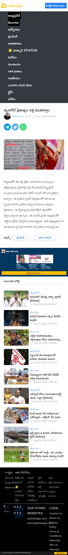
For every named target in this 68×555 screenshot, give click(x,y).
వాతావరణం (54, 486)
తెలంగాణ (13, 22)
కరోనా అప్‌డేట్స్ (31, 493)
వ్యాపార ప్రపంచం (52, 493)
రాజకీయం (32, 500)
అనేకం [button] (12, 99)
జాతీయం (42, 482)
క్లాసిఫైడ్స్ (42, 495)
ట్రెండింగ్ (19, 482)
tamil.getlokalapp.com (40, 523)
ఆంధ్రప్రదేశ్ (14, 15)
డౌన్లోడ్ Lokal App (60, 553)
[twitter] (16, 127)
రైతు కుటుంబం (55, 482)
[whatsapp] (24, 127)
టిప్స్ (17, 500)
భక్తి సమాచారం (43, 489)
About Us (54, 518)
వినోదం (31, 486)
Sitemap (54, 549)
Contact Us (55, 513)
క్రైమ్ (40, 477)
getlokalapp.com (37, 518)
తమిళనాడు (10, 487)
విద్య (51, 477)
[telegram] (8, 127)
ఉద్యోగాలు (19, 477)
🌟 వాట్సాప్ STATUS (19, 491)
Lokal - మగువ (31, 479)
